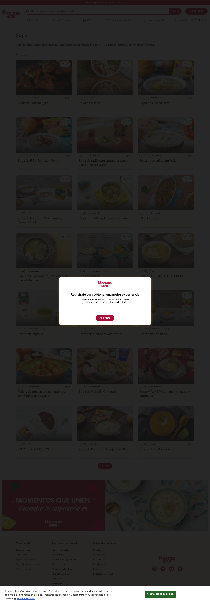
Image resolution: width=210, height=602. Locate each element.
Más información (26, 598)
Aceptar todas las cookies (160, 594)
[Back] (147, 282)
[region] (105, 594)
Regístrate (105, 318)
